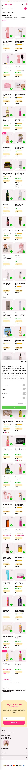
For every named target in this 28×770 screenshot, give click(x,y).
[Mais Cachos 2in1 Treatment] (8, 332)
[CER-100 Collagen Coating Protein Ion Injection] (20, 496)
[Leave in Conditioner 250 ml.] (20, 275)
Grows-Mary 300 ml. (7, 664)
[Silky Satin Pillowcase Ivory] (8, 628)
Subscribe (14, 722)
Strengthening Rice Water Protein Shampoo (7, 315)
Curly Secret (18, 119)
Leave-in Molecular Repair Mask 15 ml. (19, 174)
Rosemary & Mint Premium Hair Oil (6, 478)
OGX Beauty (17, 145)
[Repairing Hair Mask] (20, 575)
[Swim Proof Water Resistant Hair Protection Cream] (8, 575)
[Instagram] (1, 738)
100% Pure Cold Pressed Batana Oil (7, 558)
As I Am (4, 229)
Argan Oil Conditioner (20, 230)
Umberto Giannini (6, 582)
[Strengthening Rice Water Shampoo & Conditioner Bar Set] (8, 248)
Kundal (16, 608)
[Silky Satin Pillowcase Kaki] (8, 413)
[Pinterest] (3, 738)
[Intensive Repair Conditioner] (20, 195)
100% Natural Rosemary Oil (6, 121)
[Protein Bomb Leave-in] (20, 112)
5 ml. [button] (21, 184)
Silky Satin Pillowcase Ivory (8, 637)
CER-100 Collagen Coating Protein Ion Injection (19, 505)
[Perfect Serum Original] (8, 522)
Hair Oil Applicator (7, 67)
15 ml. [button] (17, 184)
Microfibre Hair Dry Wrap (7, 95)
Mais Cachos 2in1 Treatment (6, 341)
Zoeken (25, 8)
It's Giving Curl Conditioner (18, 478)
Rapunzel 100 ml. (6, 147)
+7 (22, 460)
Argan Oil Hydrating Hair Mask (7, 174)
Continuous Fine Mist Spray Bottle (7, 42)
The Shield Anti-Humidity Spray (19, 637)
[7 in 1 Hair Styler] (20, 413)
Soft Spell (17, 255)
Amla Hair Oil (5, 204)
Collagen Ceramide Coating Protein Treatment (19, 42)
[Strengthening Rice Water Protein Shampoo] (8, 305)
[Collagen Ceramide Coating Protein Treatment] (20, 33)
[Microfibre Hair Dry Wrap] (8, 86)
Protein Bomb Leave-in (20, 121)
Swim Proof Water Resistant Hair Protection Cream (7, 584)
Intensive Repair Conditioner (19, 205)
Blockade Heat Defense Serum (6, 611)
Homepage (3, 12)
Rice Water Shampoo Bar (20, 95)
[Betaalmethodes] (4, 765)
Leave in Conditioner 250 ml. (20, 284)
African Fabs (5, 420)
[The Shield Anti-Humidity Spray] (20, 628)
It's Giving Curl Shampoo (18, 665)
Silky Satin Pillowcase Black (20, 450)
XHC (3, 172)
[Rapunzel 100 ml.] (8, 138)
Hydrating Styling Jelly (19, 531)
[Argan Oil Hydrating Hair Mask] (8, 165)
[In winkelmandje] (11, 36)
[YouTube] (6, 738)
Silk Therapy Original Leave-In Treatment (20, 315)
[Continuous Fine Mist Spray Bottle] (8, 33)
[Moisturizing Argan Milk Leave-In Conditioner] (20, 358)
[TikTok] (10, 738)
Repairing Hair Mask (19, 583)
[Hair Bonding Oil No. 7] (20, 549)
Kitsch (16, 92)
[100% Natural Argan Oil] (20, 332)
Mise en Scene (5, 529)
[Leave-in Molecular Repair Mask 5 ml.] (8, 275)
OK (14, 407)
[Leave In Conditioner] (8, 222)
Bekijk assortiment (2, 4)
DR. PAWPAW (17, 420)
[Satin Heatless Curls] (8, 496)
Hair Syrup (5, 145)
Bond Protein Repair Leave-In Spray (7, 450)
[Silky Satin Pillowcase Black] (20, 441)
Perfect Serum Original (6, 531)
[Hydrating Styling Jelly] (20, 522)
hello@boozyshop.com (6, 735)
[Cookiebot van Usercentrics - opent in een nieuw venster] (20, 361)
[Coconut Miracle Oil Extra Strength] (20, 138)
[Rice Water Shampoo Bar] (20, 86)
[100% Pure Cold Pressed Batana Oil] (8, 549)
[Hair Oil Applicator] (8, 59)
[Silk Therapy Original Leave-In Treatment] (20, 305)
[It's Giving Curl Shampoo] (20, 656)
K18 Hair (17, 172)
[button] (1, 1)
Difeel (4, 476)
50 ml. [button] (17, 186)
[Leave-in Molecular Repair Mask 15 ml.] (20, 165)
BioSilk (16, 312)
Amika (4, 608)
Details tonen (20, 403)
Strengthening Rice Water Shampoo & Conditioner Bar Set (7, 258)
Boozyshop (5, 66)
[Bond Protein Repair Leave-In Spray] (8, 441)
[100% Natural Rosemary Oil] (8, 112)
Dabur (4, 202)
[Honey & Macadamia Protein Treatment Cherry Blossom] (20, 601)
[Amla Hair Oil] (8, 195)
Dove (16, 202)
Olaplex (17, 555)
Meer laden (6, 679)
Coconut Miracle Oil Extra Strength (19, 148)
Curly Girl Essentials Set (20, 68)
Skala (4, 339)
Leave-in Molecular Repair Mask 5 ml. (7, 284)
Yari (3, 119)
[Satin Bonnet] (20, 248)
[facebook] (8, 738)
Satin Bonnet (18, 257)
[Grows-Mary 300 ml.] (8, 656)
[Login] (20, 4)
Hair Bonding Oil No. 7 (20, 557)
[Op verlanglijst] (12, 28)
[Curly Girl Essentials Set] (20, 59)
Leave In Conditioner (7, 230)
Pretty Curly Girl (19, 282)
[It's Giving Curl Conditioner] (20, 469)
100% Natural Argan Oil (19, 341)
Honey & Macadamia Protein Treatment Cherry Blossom (19, 611)
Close (14, 748)
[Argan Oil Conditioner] (20, 222)
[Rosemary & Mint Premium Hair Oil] (8, 469)
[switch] (24, 389)
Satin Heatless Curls (7, 504)
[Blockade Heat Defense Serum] (8, 601)
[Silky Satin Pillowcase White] (8, 358)
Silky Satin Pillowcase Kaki (8, 422)
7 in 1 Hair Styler (19, 421)
